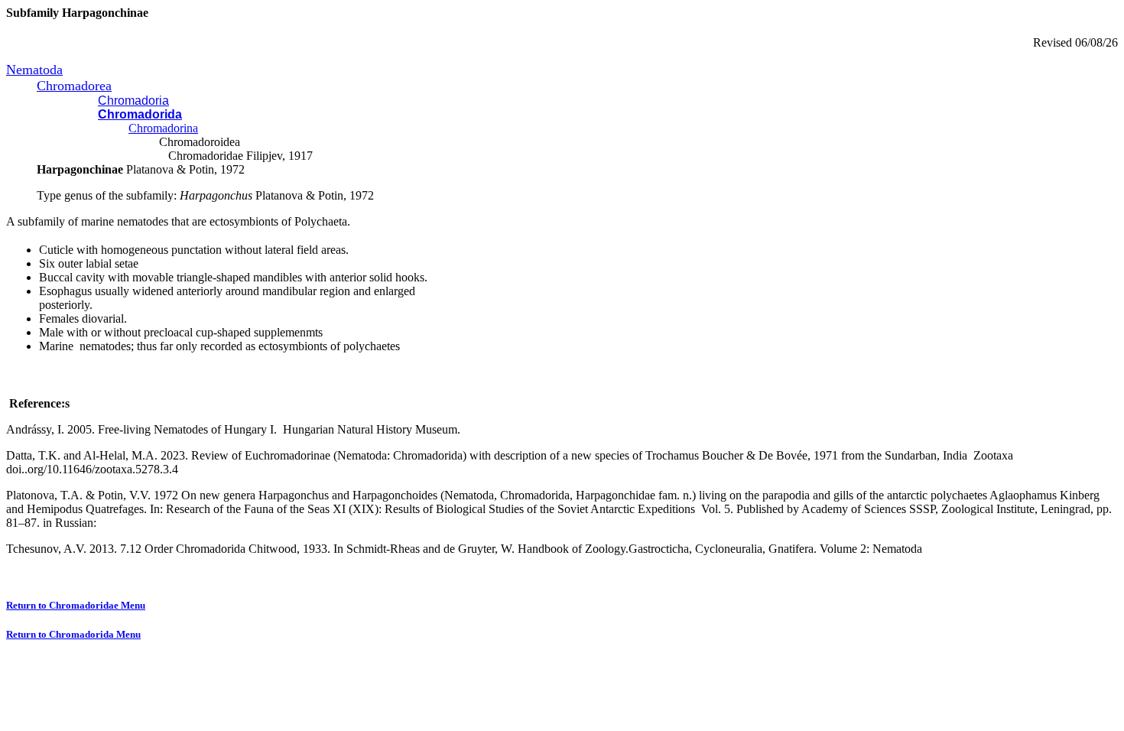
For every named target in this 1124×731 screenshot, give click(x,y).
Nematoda (34, 69)
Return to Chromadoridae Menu (75, 605)
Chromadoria (133, 100)
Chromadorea (74, 85)
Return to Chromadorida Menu (73, 634)
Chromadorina (163, 128)
